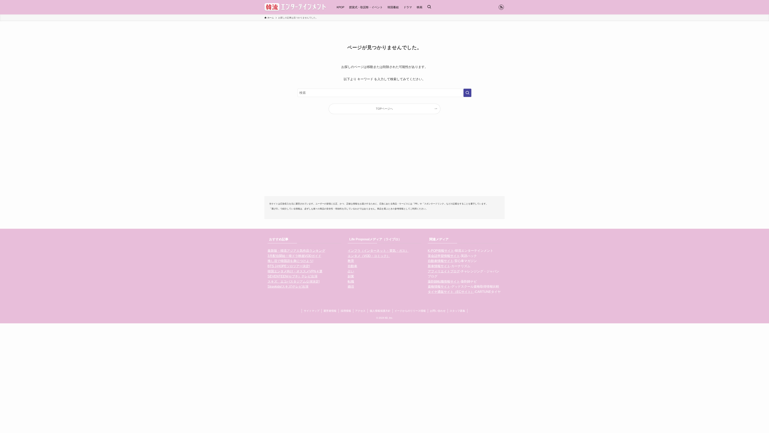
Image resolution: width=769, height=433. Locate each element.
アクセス (360, 310)
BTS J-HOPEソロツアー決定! (289, 266)
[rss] (501, 7)
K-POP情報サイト (441, 250)
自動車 (352, 266)
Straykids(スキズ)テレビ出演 (288, 286)
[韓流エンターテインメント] (295, 7)
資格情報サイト (439, 286)
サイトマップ (311, 310)
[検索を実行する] (467, 93)
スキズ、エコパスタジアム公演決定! (294, 281)
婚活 (351, 286)
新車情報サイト (439, 266)
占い (351, 271)
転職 (351, 281)
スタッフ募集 (457, 310)
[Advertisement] (384, 162)
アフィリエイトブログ (444, 271)
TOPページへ (384, 108)
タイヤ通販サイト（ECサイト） (451, 291)
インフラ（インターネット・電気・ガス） (378, 250)
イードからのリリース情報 (410, 310)
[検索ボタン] (429, 7)
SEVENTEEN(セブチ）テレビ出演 (292, 276)
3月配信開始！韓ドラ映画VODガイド (294, 256)
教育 (351, 261)
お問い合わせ (438, 310)
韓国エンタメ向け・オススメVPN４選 (295, 271)
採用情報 (346, 310)
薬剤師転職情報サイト (444, 281)
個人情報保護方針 (380, 310)
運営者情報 (329, 310)
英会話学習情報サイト (444, 256)
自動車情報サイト (440, 261)
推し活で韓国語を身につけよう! (290, 261)
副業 (351, 276)
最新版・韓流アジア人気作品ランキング (296, 250)
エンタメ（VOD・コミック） (369, 256)
